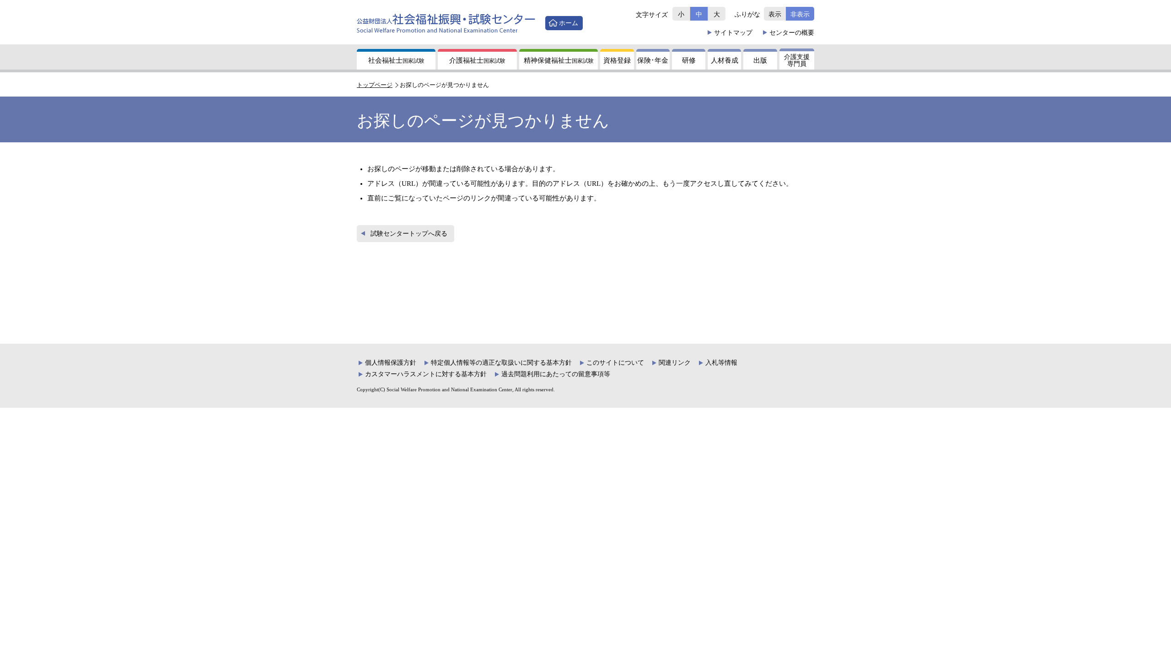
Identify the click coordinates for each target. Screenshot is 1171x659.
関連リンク (675, 362)
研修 (689, 60)
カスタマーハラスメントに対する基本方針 (426, 374)
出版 (760, 60)
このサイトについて (615, 362)
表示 (774, 14)
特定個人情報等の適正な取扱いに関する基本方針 (501, 362)
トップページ (374, 84)
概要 (791, 32)
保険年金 (652, 60)
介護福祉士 (477, 60)
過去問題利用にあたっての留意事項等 (555, 374)
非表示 (800, 14)
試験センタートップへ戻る (409, 233)
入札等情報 (721, 362)
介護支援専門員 (797, 60)
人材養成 (724, 60)
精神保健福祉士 (559, 60)
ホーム (568, 23)
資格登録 (617, 60)
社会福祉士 (396, 60)
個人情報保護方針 (390, 362)
